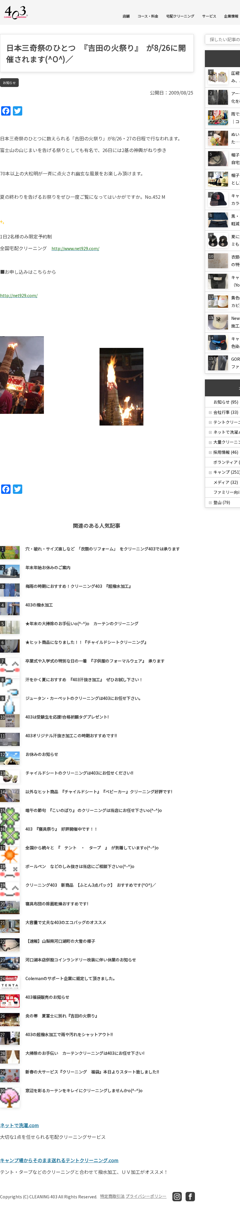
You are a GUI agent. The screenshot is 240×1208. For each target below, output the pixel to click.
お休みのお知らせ (41, 754)
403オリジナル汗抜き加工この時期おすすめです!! (71, 735)
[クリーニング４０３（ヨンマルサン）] (16, 12)
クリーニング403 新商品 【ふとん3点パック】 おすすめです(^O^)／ (90, 885)
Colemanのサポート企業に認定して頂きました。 (71, 978)
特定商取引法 (112, 1196)
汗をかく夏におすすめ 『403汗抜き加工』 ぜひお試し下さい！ (84, 679)
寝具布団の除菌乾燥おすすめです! (56, 904)
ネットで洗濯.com (19, 1125)
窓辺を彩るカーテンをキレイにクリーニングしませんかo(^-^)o (84, 1090)
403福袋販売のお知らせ (47, 997)
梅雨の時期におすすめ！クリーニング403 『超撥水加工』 (79, 586)
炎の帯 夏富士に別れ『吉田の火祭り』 (62, 1016)
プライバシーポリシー (146, 1196)
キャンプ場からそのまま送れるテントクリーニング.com (59, 1160)
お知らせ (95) (225, 402)
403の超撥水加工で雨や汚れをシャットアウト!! (69, 1034)
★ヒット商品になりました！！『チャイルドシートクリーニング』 (86, 642)
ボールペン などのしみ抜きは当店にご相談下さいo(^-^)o (79, 866)
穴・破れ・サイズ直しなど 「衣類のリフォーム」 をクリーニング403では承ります (102, 549)
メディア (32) (225, 482)
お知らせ (9, 82)
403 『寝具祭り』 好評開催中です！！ (61, 829)
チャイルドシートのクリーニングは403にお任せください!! (79, 773)
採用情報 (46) (225, 452)
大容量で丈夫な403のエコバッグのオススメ (65, 922)
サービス (209, 15)
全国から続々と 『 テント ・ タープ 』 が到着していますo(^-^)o (92, 847)
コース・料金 (148, 15)
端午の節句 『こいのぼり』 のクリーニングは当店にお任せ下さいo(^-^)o (93, 810)
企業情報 (231, 15)
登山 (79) (221, 502)
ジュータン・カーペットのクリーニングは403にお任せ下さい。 (84, 698)
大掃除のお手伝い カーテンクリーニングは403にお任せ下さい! (84, 1053)
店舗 (126, 15)
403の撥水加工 (39, 605)
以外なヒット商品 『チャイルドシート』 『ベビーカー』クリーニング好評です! (98, 791)
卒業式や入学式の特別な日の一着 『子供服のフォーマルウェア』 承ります (95, 661)
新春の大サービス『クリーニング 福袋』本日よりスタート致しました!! (92, 1072)
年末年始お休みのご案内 (48, 567)
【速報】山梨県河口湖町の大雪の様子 (60, 941)
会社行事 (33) (225, 412)
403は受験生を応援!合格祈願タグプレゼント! (67, 717)
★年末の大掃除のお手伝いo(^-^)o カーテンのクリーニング (81, 623)
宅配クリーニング (180, 15)
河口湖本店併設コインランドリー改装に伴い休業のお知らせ (80, 960)
